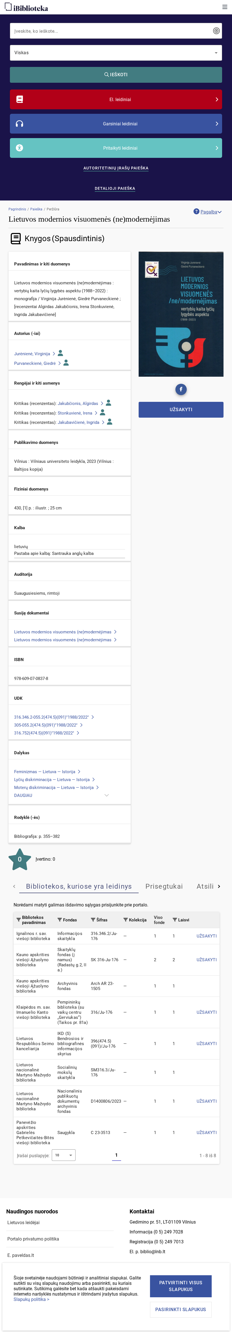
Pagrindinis (17, 209)
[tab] (79, 886)
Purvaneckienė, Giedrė (35, 363)
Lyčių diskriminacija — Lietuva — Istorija (52, 779)
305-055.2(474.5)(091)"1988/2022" (46, 725)
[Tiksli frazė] (216, 30)
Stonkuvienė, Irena (75, 413)
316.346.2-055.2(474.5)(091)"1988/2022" (52, 717)
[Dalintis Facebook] (181, 389)
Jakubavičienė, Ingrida (79, 422)
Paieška (36, 209)
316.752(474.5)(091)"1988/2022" (44, 733)
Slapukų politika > (31, 1299)
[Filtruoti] (18, 919)
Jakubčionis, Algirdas (78, 403)
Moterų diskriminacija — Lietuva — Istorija (54, 787)
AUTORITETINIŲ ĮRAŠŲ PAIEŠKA (116, 168)
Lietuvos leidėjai (23, 1222)
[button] (225, 7)
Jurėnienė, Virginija (32, 353)
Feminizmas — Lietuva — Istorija (45, 771)
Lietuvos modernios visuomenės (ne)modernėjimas (63, 632)
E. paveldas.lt (20, 1255)
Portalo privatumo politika (33, 1239)
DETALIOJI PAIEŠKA (115, 188)
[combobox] (112, 30)
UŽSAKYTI (207, 936)
